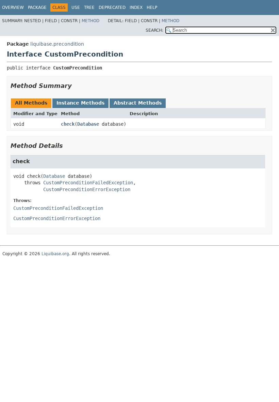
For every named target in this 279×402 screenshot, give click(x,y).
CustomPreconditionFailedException (88, 182)
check (68, 124)
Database (88, 124)
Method (90, 20)
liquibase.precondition (57, 44)
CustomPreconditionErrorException (86, 189)
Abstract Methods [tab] (138, 103)
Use (75, 7)
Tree (89, 7)
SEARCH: (154, 30)
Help (152, 7)
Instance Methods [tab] (80, 103)
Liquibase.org (55, 253)
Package (37, 7)
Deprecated (112, 7)
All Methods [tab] (31, 103)
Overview (13, 7)
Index (136, 7)
